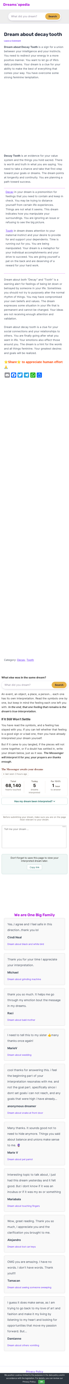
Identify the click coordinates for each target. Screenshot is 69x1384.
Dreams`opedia (16, 5)
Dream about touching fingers (23, 1206)
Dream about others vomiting (23, 1345)
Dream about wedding (19, 1054)
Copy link (34, 867)
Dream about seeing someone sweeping (29, 1287)
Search (52, 16)
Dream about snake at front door (25, 1112)
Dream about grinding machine (24, 979)
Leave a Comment (12, 41)
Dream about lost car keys (21, 1246)
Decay (9, 192)
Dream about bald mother (21, 1020)
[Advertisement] (34, 118)
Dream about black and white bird (25, 944)
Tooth (9, 230)
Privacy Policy (34, 1371)
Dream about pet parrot (20, 1159)
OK (41, 1381)
